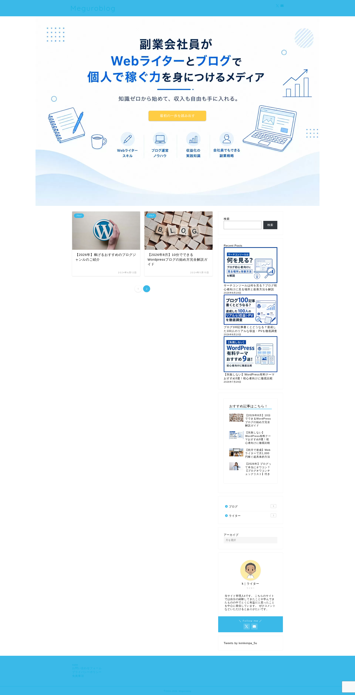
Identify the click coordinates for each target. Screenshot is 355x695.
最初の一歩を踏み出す (177, 116)
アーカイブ (231, 534)
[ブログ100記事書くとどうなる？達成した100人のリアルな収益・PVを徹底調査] (250, 310)
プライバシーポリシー (87, 672)
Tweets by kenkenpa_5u (240, 643)
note (75, 664)
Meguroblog (93, 8)
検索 (227, 218)
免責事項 (78, 675)
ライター (251, 515)
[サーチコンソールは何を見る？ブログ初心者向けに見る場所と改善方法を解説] (250, 265)
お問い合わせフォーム (87, 668)
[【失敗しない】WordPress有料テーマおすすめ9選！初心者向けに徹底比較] (250, 354)
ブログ (251, 506)
